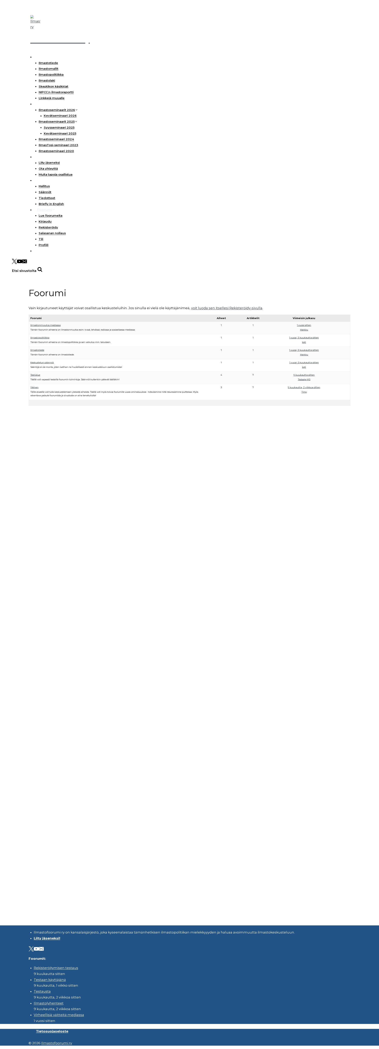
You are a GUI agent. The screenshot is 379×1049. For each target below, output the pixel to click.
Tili (41, 239)
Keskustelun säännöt (42, 362)
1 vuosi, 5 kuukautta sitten (304, 362)
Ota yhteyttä (48, 168)
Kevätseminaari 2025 (60, 133)
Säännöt (45, 192)
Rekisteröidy (48, 227)
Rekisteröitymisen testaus (56, 968)
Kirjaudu (45, 221)
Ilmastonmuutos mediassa (45, 325)
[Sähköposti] (24, 262)
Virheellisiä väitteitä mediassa (59, 1015)
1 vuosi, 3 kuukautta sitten (304, 337)
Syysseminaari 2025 (59, 127)
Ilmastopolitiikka (51, 74)
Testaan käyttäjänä (50, 980)
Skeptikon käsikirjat (53, 86)
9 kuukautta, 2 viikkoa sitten (304, 387)
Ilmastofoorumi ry (56, 1043)
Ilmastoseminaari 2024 (56, 139)
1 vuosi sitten (304, 325)
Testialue (35, 374)
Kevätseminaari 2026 (60, 116)
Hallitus (44, 186)
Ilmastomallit (48, 69)
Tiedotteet (47, 198)
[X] (14, 262)
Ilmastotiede (48, 63)
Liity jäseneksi (49, 163)
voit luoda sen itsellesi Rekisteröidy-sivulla (226, 308)
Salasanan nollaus (52, 233)
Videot (43, 251)
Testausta (42, 991)
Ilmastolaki (47, 80)
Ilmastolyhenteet (49, 1003)
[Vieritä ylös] (365, 1043)
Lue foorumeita (50, 215)
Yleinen (34, 387)
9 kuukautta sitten (304, 374)
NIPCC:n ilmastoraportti (56, 92)
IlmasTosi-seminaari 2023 (58, 145)
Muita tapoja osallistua (55, 174)
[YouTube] (19, 262)
